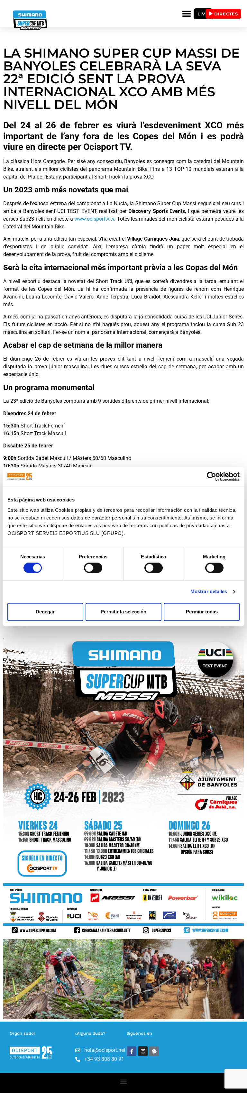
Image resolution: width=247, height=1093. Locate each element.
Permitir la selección (123, 611)
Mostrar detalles (208, 591)
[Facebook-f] (131, 1051)
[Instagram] (143, 1051)
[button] (186, 13)
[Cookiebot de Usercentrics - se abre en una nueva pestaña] (211, 476)
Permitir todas (202, 611)
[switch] (93, 568)
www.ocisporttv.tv (94, 219)
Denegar (45, 611)
